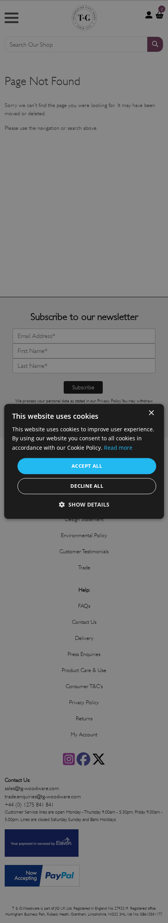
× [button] (151, 413)
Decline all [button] (86, 486)
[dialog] (84, 461)
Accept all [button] (86, 465)
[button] (84, 504)
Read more (118, 447)
